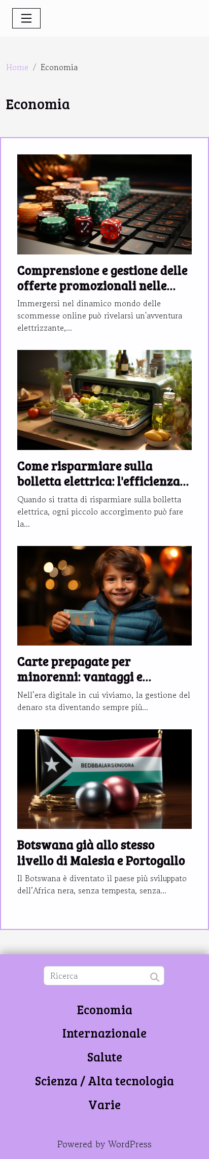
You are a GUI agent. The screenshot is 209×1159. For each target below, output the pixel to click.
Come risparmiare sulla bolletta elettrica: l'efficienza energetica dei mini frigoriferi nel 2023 (103, 488)
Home (17, 67)
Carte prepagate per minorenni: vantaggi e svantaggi (80, 676)
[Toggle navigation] (26, 18)
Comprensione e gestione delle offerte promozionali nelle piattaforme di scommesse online (102, 293)
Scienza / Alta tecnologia (104, 1080)
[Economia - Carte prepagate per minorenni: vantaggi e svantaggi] (104, 594)
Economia (104, 1009)
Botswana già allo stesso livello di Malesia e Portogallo (101, 852)
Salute (104, 1056)
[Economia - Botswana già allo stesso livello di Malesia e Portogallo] (104, 777)
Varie (104, 1104)
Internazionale (104, 1032)
